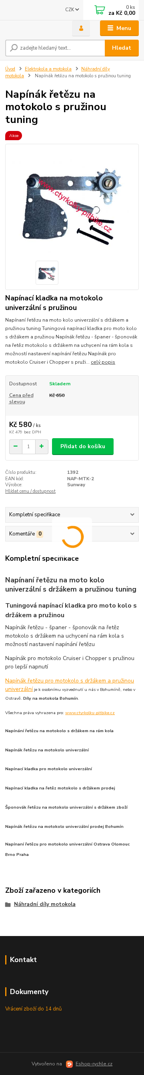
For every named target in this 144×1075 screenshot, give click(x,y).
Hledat (121, 48)
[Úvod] (33, 28)
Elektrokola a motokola (48, 69)
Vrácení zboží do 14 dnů (33, 1009)
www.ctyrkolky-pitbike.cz (90, 713)
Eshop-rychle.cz (94, 1064)
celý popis (103, 362)
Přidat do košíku (82, 446)
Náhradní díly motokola (45, 904)
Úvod (10, 69)
